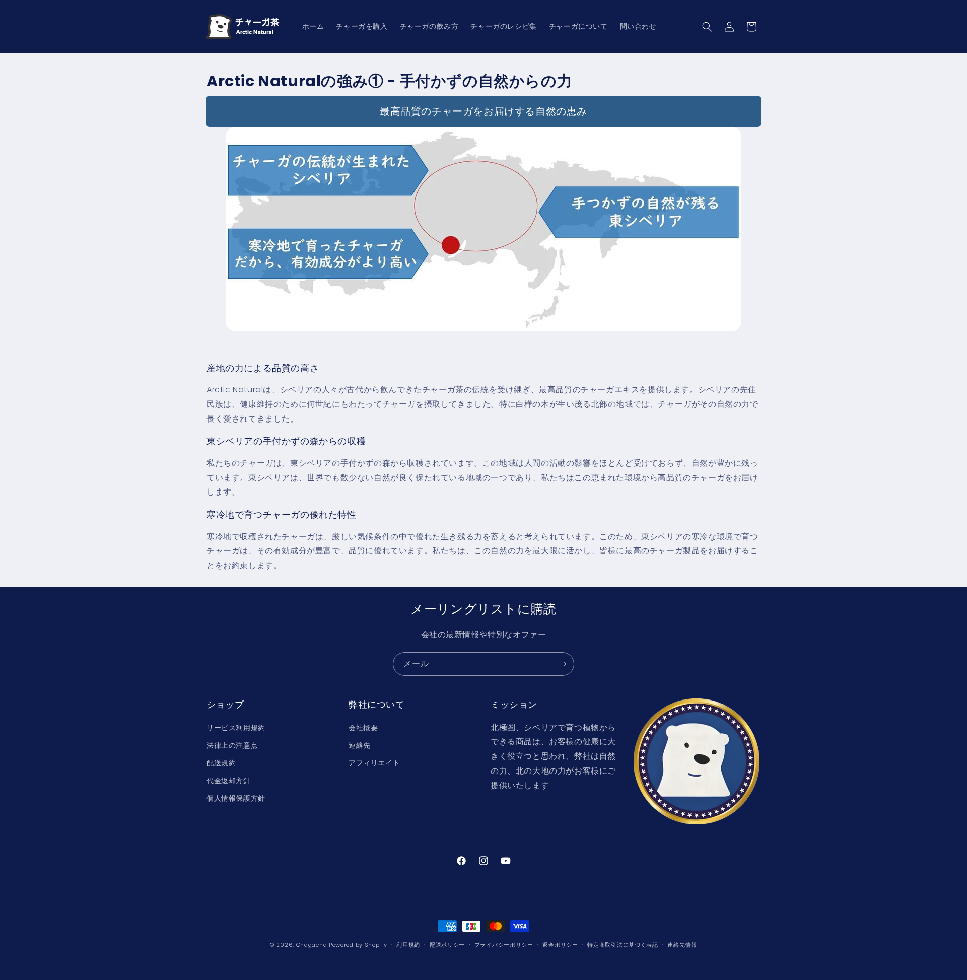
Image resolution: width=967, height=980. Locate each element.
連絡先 (360, 745)
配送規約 (221, 762)
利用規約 (408, 944)
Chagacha (311, 945)
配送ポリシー (447, 944)
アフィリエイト (374, 762)
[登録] (562, 664)
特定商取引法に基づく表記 (622, 944)
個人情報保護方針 (235, 798)
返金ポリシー (560, 944)
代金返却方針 (228, 781)
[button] (707, 27)
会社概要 (363, 727)
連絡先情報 (682, 944)
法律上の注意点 (232, 745)
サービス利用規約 (235, 727)
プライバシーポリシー (503, 944)
